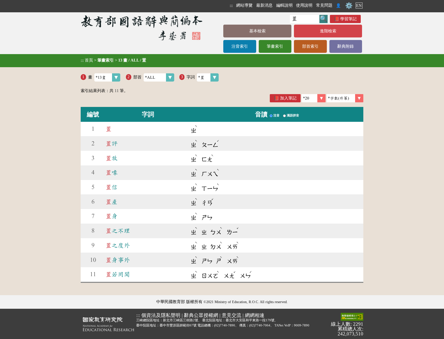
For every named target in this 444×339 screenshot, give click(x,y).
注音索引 (240, 46)
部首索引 (310, 46)
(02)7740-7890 (224, 325)
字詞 (191, 77)
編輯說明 (284, 5)
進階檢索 (328, 31)
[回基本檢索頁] (142, 27)
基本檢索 (257, 31)
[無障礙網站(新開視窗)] (352, 317)
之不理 (117, 231)
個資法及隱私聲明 (160, 315)
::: (231, 5)
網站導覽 (244, 5)
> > (113, 60)
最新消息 (264, 5)
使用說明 (304, 5)
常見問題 (324, 5)
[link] (345, 98)
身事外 (117, 260)
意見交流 (231, 315)
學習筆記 (348, 19)
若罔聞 (117, 274)
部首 (137, 77)
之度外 (117, 245)
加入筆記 (288, 98)
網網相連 (254, 315)
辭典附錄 (345, 46)
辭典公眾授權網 (201, 315)
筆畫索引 (275, 46)
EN (359, 5)
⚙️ (349, 5)
